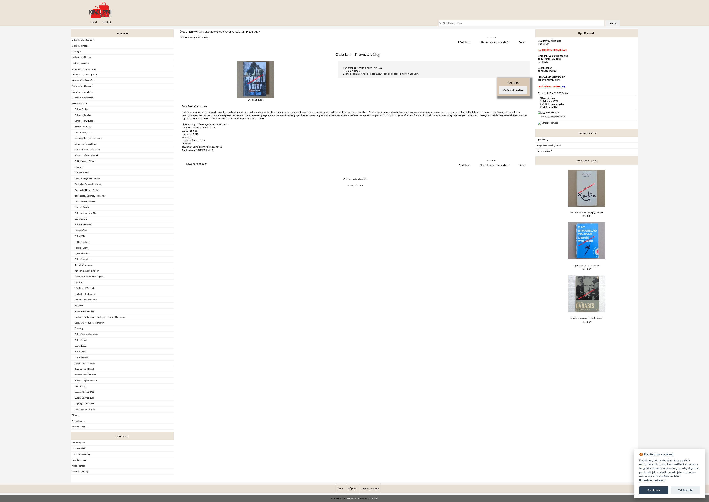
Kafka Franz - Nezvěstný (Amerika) (587, 212)
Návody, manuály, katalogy (85, 271)
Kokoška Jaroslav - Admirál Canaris (587, 318)
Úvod (94, 22)
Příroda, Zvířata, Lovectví (85, 155)
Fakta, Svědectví (81, 242)
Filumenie (77, 305)
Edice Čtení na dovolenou (85, 334)
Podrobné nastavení (652, 480)
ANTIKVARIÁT (195, 31)
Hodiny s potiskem (80, 63)
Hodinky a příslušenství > (83, 98)
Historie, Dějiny (80, 248)
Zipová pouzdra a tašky (82, 92)
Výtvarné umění (80, 253)
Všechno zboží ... (80, 427)
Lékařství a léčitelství (83, 288)
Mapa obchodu (78, 466)
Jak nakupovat (78, 443)
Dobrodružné (79, 230)
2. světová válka (81, 173)
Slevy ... (75, 415)
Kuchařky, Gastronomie (84, 294)
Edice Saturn (79, 351)
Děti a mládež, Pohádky (84, 201)
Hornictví (77, 282)
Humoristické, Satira (82, 132)
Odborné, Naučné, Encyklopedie (88, 276)
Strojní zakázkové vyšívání (549, 145)
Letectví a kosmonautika (84, 300)
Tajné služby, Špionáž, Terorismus (88, 196)
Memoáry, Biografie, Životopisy (87, 138)
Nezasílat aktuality (80, 471)
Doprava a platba (370, 488)
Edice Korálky (79, 219)
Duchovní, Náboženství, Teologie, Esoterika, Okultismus (98, 317)
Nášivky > (76, 51)
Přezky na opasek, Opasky (84, 75)
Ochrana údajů (78, 448)
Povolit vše (653, 490)
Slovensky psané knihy (84, 409)
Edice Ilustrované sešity (84, 213)
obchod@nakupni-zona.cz (553, 116)
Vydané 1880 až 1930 (83, 392)
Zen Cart (374, 498)
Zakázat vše (685, 490)
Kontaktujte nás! (79, 460)
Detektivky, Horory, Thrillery (86, 190)
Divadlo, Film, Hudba (82, 121)
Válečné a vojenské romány (219, 31)
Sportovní (77, 167)
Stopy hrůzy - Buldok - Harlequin (88, 323)
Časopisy (77, 328)
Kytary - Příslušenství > (82, 80)
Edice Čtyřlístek (80, 207)
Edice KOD (78, 236)
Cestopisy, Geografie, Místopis (87, 184)
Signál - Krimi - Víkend (83, 363)
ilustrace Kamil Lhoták (83, 369)
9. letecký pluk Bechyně (82, 40)
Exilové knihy (79, 386)
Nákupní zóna (353, 498)
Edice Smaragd (80, 357)
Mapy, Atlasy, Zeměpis (83, 311)
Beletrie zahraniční (81, 115)
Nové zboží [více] (586, 160)
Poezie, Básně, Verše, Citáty (86, 150)
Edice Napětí (79, 346)
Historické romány (81, 126)
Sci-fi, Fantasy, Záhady (83, 161)
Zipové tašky (542, 140)
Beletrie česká (80, 109)
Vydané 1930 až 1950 (83, 398)
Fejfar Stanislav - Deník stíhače (587, 265)
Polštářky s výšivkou (81, 57)
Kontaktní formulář (550, 123)
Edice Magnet (79, 340)
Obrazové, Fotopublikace (84, 144)
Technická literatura (82, 265)
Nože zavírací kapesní (82, 86)
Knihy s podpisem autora (84, 380)
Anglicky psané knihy (83, 403)
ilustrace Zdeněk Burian (84, 375)
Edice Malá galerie (81, 259)
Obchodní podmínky (81, 454)
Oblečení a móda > (80, 46)
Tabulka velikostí (544, 151)
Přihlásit (106, 22)
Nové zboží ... (78, 421)
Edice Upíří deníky (81, 225)
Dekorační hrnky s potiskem (84, 69)
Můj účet (352, 488)
